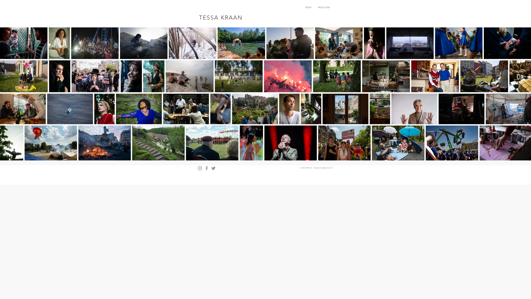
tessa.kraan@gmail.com (323, 168)
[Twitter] (213, 168)
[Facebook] (206, 168)
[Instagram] (200, 168)
